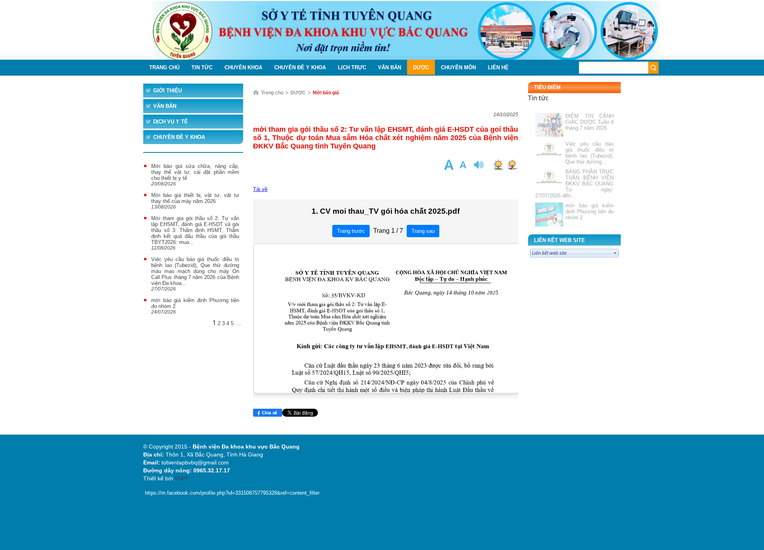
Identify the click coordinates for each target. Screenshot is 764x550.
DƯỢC (298, 93)
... (239, 323)
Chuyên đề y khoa (179, 137)
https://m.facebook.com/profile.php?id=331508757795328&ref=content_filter (232, 493)
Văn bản (164, 106)
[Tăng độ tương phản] (498, 164)
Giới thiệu (167, 91)
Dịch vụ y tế (170, 122)
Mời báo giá (326, 93)
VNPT (182, 479)
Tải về (260, 189)
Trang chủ (272, 93)
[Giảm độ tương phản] (512, 164)
